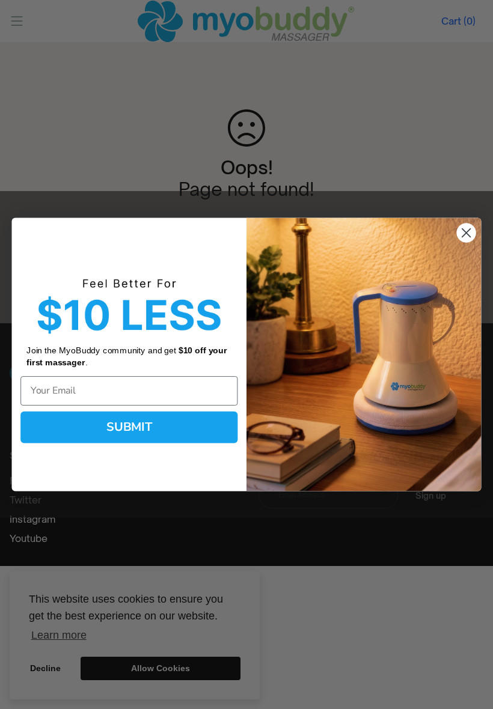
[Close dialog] (466, 232)
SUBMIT (129, 426)
